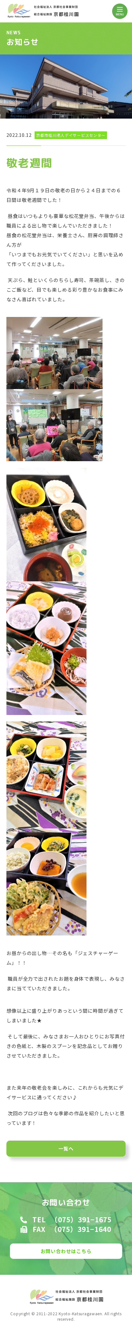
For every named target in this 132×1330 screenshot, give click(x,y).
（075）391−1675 (81, 1219)
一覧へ (66, 1148)
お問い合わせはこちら (66, 1251)
